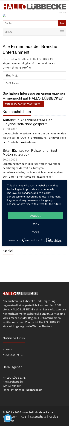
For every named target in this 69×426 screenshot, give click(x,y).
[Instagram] (8, 262)
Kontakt (7, 349)
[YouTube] (19, 262)
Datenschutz (38, 416)
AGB (24, 416)
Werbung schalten (13, 354)
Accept (35, 215)
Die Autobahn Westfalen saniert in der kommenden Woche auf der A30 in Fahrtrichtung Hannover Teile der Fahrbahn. (34, 138)
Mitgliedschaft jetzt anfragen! (23, 104)
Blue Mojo (11, 75)
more (35, 232)
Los (62, 23)
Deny (35, 224)
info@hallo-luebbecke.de (26, 389)
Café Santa (12, 83)
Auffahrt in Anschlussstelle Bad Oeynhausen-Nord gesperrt (28, 122)
